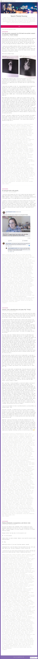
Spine (3, 172)
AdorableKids (5, 438)
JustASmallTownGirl (6, 277)
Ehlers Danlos (23, 144)
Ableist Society (9, 559)
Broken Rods (30, 133)
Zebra (6, 182)
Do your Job (18, 592)
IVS (21, 152)
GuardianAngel (20, 470)
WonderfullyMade (8, 514)
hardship (14, 601)
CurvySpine (4, 139)
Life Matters (8, 607)
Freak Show (17, 466)
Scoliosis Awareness (11, 167)
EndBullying (9, 596)
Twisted (18, 178)
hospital (31, 149)
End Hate (4, 596)
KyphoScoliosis (14, 153)
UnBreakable (17, 300)
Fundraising (14, 272)
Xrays (3, 182)
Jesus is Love (9, 474)
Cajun (12, 578)
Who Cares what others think (24, 645)
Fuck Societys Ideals (29, 466)
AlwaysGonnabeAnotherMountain (8, 129)
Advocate (4, 126)
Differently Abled (27, 455)
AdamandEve (10, 437)
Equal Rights (25, 148)
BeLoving (19, 447)
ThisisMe (21, 177)
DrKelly (3, 144)
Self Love (20, 499)
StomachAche (17, 504)
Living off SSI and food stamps (21, 483)
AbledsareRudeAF (12, 558)
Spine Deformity (8, 172)
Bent (13, 131)
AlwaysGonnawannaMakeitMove (21, 129)
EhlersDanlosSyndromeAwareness (8, 148)
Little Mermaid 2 (24, 480)
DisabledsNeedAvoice (19, 143)
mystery (3, 615)
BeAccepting (4, 445)
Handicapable (20, 149)
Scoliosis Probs (10, 168)
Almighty (4, 440)
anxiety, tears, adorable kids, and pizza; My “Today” (16, 309)
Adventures (23, 125)
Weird (23, 181)
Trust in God (19, 509)
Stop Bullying (17, 634)
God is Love (14, 469)
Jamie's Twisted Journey (19, 16)
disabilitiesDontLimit (25, 457)
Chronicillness (23, 135)
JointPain (31, 474)
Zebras (9, 182)
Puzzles (18, 494)
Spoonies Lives (23, 292)
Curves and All (21, 452)
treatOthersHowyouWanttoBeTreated (19, 296)
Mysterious (29, 614)
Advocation (9, 126)
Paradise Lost (22, 490)
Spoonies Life (27, 172)
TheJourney (18, 176)
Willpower (31, 181)
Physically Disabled (28, 283)
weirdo (26, 181)
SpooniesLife (8, 173)
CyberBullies (15, 583)
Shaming (10, 290)
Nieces (16, 488)
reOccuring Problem (6, 286)
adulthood (18, 125)
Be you (32, 443)
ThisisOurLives (12, 178)
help (9, 273)
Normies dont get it (24, 615)
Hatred (3, 602)
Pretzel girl (30, 493)
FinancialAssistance (6, 466)
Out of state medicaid (23, 163)
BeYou (12, 450)
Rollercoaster (21, 495)
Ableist (30, 433)
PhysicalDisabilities (12, 620)
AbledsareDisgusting (15, 557)
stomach (17, 503)
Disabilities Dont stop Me (13, 140)
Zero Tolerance (8, 648)
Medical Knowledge (29, 159)
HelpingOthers (19, 273)
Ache (16, 563)
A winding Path (8, 254)
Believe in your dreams (25, 446)
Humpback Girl (29, 471)
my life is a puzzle (6, 488)
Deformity (19, 263)
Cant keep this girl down (13, 134)
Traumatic (21, 639)
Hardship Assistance (28, 470)
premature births (26, 164)
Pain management (5, 619)
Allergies (30, 126)
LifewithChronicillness (13, 158)
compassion (4, 581)
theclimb (13, 176)
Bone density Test (16, 574)
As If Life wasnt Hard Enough (24, 254)
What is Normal (22, 644)
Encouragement (19, 148)
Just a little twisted (27, 152)
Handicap (14, 149)
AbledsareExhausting (20, 433)
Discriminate (5, 461)
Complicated (10, 581)
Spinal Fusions (10, 171)
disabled (12, 143)
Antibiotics (30, 129)
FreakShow (22, 466)
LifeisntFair (30, 157)
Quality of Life (26, 494)
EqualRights (4, 149)
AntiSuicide (10, 567)
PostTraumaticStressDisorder (27, 621)
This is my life (29, 176)
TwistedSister (12, 181)
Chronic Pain (9, 135)
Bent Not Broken (18, 131)
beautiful (20, 445)
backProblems (19, 257)
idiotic (32, 602)
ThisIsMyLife (26, 177)
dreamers (28, 592)
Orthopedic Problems (16, 162)
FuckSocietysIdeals (6, 600)
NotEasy (14, 489)
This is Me (23, 176)
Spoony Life (20, 173)
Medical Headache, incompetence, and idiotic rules (16, 523)
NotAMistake (4, 489)
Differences (14, 455)
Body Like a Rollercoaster (19, 573)
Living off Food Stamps (26, 610)
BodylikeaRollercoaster (7, 574)
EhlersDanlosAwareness (28, 269)
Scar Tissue (18, 625)
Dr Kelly (26, 143)
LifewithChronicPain (23, 158)
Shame (27, 629)
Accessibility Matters (28, 124)
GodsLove (29, 469)
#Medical (7, 124)
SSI (14, 503)
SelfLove (24, 499)
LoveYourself (28, 484)
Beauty (24, 445)
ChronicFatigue (15, 135)
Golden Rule (23, 600)
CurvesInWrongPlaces (6, 138)
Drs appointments (13, 144)
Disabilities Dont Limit (21, 456)
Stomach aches (29, 503)
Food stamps (10, 597)
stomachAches (23, 504)
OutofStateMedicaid (11, 283)
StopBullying (29, 634)
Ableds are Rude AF (21, 555)
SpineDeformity (16, 172)
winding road (11, 301)
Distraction (28, 461)
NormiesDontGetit (5, 616)
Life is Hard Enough (28, 154)
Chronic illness (28, 259)
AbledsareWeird (19, 558)
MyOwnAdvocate (9, 162)
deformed (14, 263)
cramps (12, 452)
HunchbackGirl (8, 152)
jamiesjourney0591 (12, 191)
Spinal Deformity (19, 290)
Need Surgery (30, 281)
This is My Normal (6, 177)
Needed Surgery (5, 282)
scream (19, 629)
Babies (21, 442)
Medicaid (14, 159)
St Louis (31, 173)
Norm (10, 615)
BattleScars (31, 568)
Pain (27, 489)
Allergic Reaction (16, 126)
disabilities (25, 139)
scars (22, 625)
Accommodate (21, 436)
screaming (23, 629)
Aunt (27, 441)
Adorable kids (29, 437)
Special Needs (9, 630)
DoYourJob (23, 592)
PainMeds (16, 490)
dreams (32, 592)
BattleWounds (5, 569)
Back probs (9, 257)
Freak (11, 149)
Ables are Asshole (17, 559)
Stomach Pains (11, 504)
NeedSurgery (11, 282)
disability (15, 459)
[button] (10, 66)
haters (31, 601)
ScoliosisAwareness (18, 168)
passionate (23, 619)
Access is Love (13, 124)
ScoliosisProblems (26, 288)
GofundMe (25, 272)
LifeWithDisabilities (6, 159)
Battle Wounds (25, 568)
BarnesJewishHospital (6, 131)
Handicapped (26, 149)
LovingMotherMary (11, 485)
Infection (18, 152)
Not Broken (17, 282)
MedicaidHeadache (29, 611)
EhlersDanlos (20, 269)
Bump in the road (13, 451)
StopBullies (22, 634)
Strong (3, 295)
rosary (25, 495)
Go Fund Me (20, 272)
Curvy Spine (22, 138)
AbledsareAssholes (6, 557)
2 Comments (4, 302)
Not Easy (32, 488)
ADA (3, 125)
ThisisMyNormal (5, 178)
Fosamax (15, 597)
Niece (13, 488)
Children (28, 451)
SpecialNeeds (23, 630)
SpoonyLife (26, 173)
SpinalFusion (24, 171)
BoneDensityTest (24, 574)
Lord (6, 484)
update (20, 643)
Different (20, 455)
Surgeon (7, 295)
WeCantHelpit (15, 644)
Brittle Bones (5, 576)
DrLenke (7, 144)
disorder (17, 461)
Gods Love (24, 469)
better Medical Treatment (13, 133)
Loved (18, 484)
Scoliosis (4, 167)
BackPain (14, 257)
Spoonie (21, 172)
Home (19, 26)
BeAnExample (10, 445)
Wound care (29, 647)
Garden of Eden (5, 469)
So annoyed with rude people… (10, 190)
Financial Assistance (23, 465)
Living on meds (5, 281)
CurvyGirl (28, 138)
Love (8, 484)
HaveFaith (18, 471)
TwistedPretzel (5, 181)
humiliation (30, 273)
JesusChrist (14, 474)
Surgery (11, 295)
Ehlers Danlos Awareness (16, 268)
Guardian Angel (13, 470)
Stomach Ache (22, 503)
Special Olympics (16, 630)
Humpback (23, 471)
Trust (14, 509)
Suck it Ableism (19, 635)
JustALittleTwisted (6, 153)
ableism (26, 433)
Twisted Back (23, 178)
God (10, 469)
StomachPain (29, 504)
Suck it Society (27, 635)
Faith (13, 465)
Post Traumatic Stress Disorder (13, 621)
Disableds (21, 267)
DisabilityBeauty (5, 143)
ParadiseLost (28, 490)
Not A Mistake (21, 488)
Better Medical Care (13, 258)
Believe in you (16, 446)
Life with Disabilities (13, 157)
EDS (19, 144)
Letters (8, 476)
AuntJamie (30, 441)
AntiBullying (5, 567)
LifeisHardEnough (22, 157)
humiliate (25, 273)
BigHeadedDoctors (9, 573)
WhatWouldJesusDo (13, 645)
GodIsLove (19, 469)
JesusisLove (20, 474)
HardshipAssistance (6, 471)
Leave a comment (5, 183)
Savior (29, 495)
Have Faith (13, 471)
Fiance (17, 465)
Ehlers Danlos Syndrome (12, 145)
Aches (19, 563)
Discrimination (11, 461)
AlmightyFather (17, 440)
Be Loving (24, 443)
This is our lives (14, 177)
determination (10, 139)
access (3, 562)
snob (14, 290)
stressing (13, 635)
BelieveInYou (5, 447)
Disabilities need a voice (25, 140)
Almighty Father (10, 440)
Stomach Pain (5, 504)
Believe (10, 446)
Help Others (13, 273)
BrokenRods (4, 134)
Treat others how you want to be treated (22, 295)
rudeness (15, 286)
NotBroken (22, 282)
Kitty (22, 475)
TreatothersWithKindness (7, 297)
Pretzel (32, 164)
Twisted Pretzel (5, 512)
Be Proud (28, 443)
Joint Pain (26, 474)
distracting (22, 461)
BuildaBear (7, 451)
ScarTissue (26, 625)
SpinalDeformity (17, 171)
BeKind (7, 446)
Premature (20, 164)
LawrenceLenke (5, 154)
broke (12, 259)
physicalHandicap (5, 164)
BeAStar (15, 445)
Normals (13, 615)
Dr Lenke (30, 143)
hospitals (25, 602)
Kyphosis (20, 153)
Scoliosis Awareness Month (22, 167)
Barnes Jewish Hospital (27, 130)
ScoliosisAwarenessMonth (28, 168)
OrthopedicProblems (6, 163)
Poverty (3, 493)
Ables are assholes (26, 559)
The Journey (7, 176)
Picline (11, 164)
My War (17, 614)
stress (9, 635)
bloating (15, 450)
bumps (32, 577)
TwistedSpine (18, 181)
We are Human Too (29, 300)
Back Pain (25, 442)
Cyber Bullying (9, 583)
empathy (19, 595)
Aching (13, 254)
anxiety (22, 440)
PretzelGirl (4, 494)
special (3, 630)
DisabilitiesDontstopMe (7, 459)
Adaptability (7, 125)
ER (8, 149)
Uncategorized (5, 31)
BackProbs (25, 257)
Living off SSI (11, 483)
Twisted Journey (30, 178)
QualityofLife (5, 495)
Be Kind (19, 443)
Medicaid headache (20, 159)
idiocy (29, 602)
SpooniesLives (14, 173)
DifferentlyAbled (17, 139)
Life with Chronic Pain (7, 278)
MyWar (7, 615)
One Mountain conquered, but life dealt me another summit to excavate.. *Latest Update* (18, 34)
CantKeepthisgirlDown (23, 134)
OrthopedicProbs (14, 163)
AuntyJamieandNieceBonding (13, 442)
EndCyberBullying (16, 596)
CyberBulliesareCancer (23, 583)
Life (10, 154)
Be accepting (7, 443)
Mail (17, 485)
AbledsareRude (5, 558)
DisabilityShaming (10, 267)
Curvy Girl (17, 138)
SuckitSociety (12, 507)
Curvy (13, 138)
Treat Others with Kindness (12, 508)
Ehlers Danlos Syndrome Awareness (25, 145)
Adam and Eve (5, 437)
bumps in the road (22, 451)
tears (17, 507)
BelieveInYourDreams (12, 447)
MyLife (3, 162)
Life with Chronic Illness (28, 277)
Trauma (17, 639)
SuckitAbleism (5, 507)
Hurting (13, 152)
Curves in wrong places (29, 581)
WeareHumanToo (5, 301)
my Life (3, 614)
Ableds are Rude (12, 555)
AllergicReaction (24, 126)
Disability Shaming (22, 459)
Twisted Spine (13, 512)
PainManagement (11, 490)
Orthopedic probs (25, 162)
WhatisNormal (6, 645)
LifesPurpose (5, 158)
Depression (9, 455)
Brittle (30, 574)
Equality (31, 148)
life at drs (14, 154)
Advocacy (28, 125)
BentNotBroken (25, 131)
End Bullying (31, 595)
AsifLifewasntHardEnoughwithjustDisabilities (11, 130)
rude (12, 286)
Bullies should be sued (12, 577)
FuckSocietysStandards (15, 600)
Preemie (15, 164)
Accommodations (28, 436)
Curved (15, 452)
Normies (17, 615)
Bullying (20, 577)
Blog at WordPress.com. (19, 657)
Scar (14, 625)
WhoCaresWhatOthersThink (7, 647)
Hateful (27, 601)
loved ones (22, 484)
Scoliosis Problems (18, 287)
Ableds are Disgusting (26, 554)
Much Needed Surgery (13, 281)
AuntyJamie (4, 442)
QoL (21, 494)
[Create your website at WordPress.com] (19, 1)
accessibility (20, 124)
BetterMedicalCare (24, 133)
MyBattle (21, 614)
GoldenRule (7, 470)
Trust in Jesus (26, 509)
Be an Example (14, 443)
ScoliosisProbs (5, 290)
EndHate (22, 596)
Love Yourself (13, 484)
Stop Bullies (10, 634)
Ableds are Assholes (16, 554)
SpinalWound (30, 171)
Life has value (20, 154)
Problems (10, 494)
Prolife (14, 494)
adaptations (13, 125)
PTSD (11, 624)
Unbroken (22, 300)
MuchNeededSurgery (22, 281)
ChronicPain (29, 135)
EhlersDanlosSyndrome (6, 271)
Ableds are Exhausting (10, 433)
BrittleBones (11, 576)
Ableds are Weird (29, 555)
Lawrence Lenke (26, 153)
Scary (31, 625)
